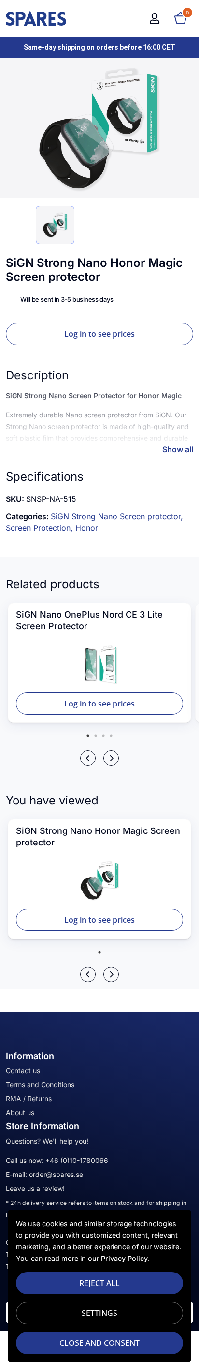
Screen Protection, (40, 528)
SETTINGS (99, 1313)
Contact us (23, 1070)
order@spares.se (56, 1174)
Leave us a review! (35, 1188)
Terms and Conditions (40, 1084)
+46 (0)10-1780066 (76, 1160)
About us (20, 1112)
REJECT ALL (99, 1283)
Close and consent (99, 1343)
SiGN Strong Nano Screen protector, (117, 516)
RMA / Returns (29, 1098)
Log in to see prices (99, 334)
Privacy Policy (124, 1258)
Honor (86, 528)
